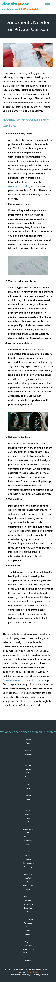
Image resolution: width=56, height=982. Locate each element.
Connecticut (28, 765)
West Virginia (28, 953)
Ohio (28, 889)
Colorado (28, 762)
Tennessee (28, 923)
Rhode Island (28, 908)
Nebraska (28, 855)
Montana (28, 852)
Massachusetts (28, 829)
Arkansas (28, 750)
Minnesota (28, 837)
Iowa (28, 799)
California (28, 754)
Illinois (28, 792)
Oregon (28, 900)
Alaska (28, 743)
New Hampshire (28, 863)
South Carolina (28, 912)
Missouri (28, 844)
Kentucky (28, 810)
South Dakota (28, 919)
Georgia (28, 777)
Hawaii (28, 784)
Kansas (28, 807)
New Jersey (28, 867)
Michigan (28, 833)
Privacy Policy (33, 972)
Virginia (28, 942)
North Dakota (28, 885)
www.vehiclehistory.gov (21, 186)
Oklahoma (28, 897)
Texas (28, 927)
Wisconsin (28, 957)
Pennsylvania (28, 904)
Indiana (28, 795)
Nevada (28, 859)
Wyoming (28, 960)
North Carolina (28, 882)
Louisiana (28, 814)
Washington (28, 945)
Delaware (28, 769)
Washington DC (28, 949)
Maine (28, 818)
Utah (28, 930)
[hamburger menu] (47, 4)
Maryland (28, 822)
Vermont (28, 934)
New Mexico (28, 874)
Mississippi (28, 840)
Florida (28, 773)
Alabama (28, 739)
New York (28, 878)
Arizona (28, 747)
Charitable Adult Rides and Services (23, 680)
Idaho (28, 788)
